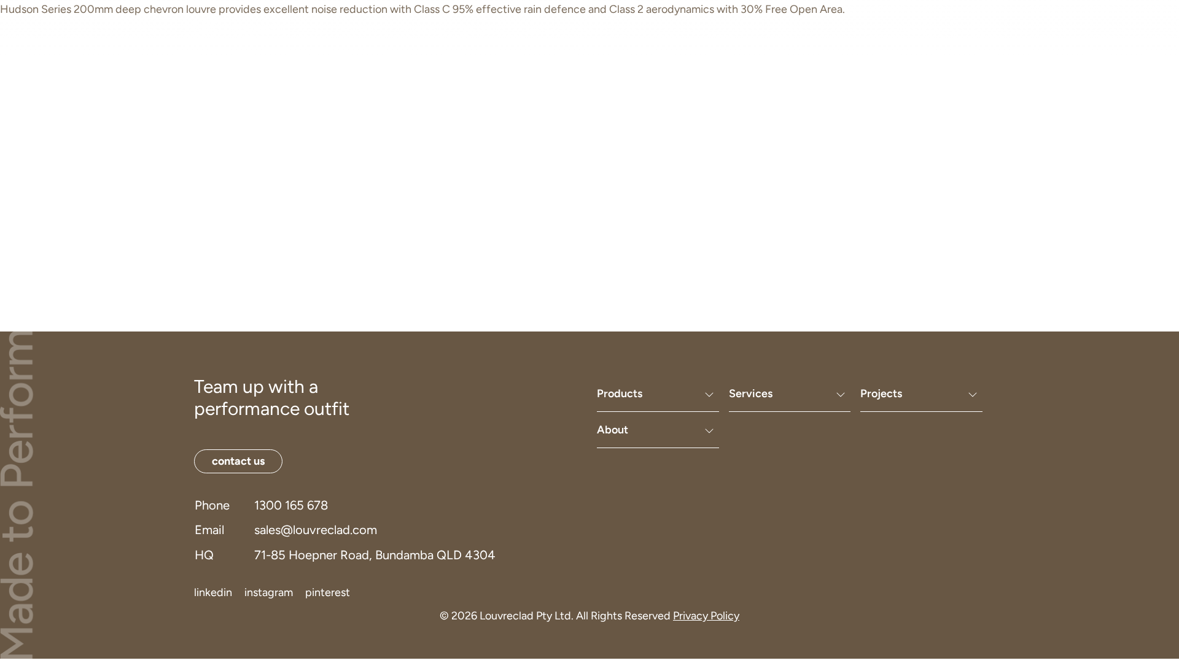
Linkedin (213, 592)
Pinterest (327, 592)
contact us (913, 28)
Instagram (268, 592)
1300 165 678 (291, 505)
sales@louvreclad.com (315, 529)
